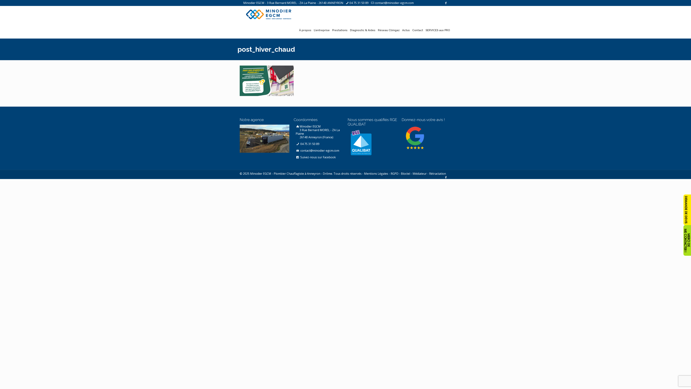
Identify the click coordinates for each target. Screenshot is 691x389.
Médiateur (420, 174)
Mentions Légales (376, 174)
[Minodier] (268, 14)
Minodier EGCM (318, 131)
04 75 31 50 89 (359, 3)
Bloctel (405, 174)
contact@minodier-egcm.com (394, 3)
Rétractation (437, 174)
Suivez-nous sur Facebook (318, 157)
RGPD (394, 174)
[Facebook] (446, 3)
